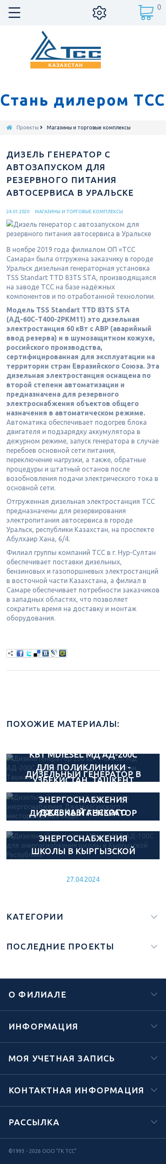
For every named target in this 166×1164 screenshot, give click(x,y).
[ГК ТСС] (83, 49)
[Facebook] (20, 653)
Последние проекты (60, 946)
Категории (34, 916)
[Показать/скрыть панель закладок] (10, 653)
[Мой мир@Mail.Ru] (62, 653)
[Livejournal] (54, 653)
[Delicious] (37, 653)
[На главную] (9, 127)
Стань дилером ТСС (82, 100)
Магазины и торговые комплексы (79, 211)
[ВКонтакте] (45, 653)
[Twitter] (28, 653)
